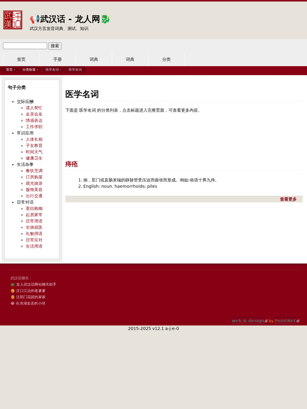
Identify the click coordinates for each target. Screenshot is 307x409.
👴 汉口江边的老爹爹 (28, 291)
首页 (21, 59)
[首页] (12, 15)
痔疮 (71, 164)
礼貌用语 (34, 233)
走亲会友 (34, 114)
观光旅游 (34, 183)
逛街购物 (34, 208)
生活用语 (34, 246)
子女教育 (34, 145)
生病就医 (34, 227)
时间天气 (34, 151)
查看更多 (289, 199)
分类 (166, 59)
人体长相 (34, 139)
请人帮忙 (34, 107)
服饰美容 (34, 189)
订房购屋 (34, 177)
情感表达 (34, 120)
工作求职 (34, 126)
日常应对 (34, 239)
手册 (57, 59)
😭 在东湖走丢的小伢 (27, 303)
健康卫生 (34, 158)
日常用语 (34, 221)
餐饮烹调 (34, 170)
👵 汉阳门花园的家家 (28, 297)
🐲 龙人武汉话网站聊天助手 (33, 284)
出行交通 (34, 195)
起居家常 (34, 214)
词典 (94, 59)
